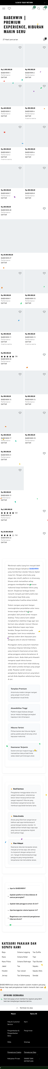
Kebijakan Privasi (13, 1058)
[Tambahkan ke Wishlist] (20, 48)
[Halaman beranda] (24, 9)
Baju (4, 952)
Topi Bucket (37, 962)
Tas (18, 966)
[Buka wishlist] (9, 8)
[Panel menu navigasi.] (4, 8)
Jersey (4, 976)
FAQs (9, 1042)
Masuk (13, 1014)
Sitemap (27, 1042)
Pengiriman (28, 1031)
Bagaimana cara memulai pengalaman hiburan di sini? (25, 918)
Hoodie (4, 971)
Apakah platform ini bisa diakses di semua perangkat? (23, 896)
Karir (26, 1022)
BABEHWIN (34, 569)
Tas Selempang (23, 976)
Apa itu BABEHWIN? (18, 888)
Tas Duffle (37, 952)
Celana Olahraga (24, 962)
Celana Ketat (22, 957)
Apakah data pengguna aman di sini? (24, 904)
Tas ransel (21, 971)
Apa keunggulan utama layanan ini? (24, 910)
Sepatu (35, 966)
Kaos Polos (6, 962)
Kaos (4, 957)
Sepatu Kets (37, 971)
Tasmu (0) (33, 1014)
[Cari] (38, 8)
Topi (34, 957)
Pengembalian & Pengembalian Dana (13, 1033)
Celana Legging (23, 952)
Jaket (4, 966)
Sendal (35, 976)
